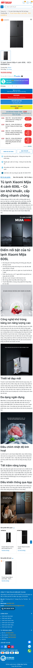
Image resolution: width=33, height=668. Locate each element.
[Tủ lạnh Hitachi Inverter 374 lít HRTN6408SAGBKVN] (24, 537)
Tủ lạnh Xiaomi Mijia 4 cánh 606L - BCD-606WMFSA (7, 578)
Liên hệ (4, 639)
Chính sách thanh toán (7, 620)
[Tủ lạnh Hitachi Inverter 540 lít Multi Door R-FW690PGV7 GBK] (8, 537)
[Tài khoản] (27, 2)
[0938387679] (29, 651)
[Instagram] (12, 646)
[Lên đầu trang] (31, 664)
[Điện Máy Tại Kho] (6, 2)
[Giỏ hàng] (31, 2)
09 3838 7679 (10, 603)
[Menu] (2, 6)
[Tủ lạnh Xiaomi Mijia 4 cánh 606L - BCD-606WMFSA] (8, 568)
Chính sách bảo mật (7, 627)
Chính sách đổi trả (6, 618)
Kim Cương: (9, 637)
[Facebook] (2, 646)
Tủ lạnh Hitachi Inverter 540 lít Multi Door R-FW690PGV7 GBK (8, 547)
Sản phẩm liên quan (7, 527)
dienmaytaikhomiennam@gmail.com (14, 605)
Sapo (20, 666)
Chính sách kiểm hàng (7, 624)
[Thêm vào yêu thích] (31, 19)
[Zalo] (29, 646)
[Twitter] (5, 646)
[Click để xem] (16, 34)
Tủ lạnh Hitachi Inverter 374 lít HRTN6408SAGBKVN (24, 547)
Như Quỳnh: (9, 635)
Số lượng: (3, 86)
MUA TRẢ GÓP (24, 151)
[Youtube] (9, 646)
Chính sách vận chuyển (8, 622)
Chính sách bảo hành (7, 616)
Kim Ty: (7, 633)
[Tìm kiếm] (5, 6)
